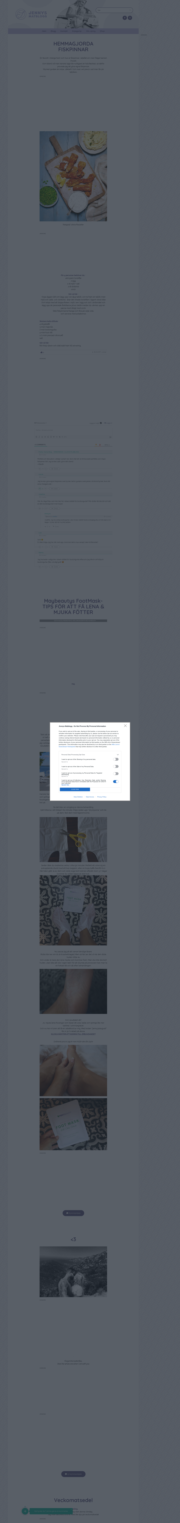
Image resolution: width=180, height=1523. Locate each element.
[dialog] (90, 761)
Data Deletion (78, 797)
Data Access (90, 797)
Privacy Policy (101, 797)
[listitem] (90, 755)
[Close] (126, 726)
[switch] (116, 759)
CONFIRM (75, 789)
